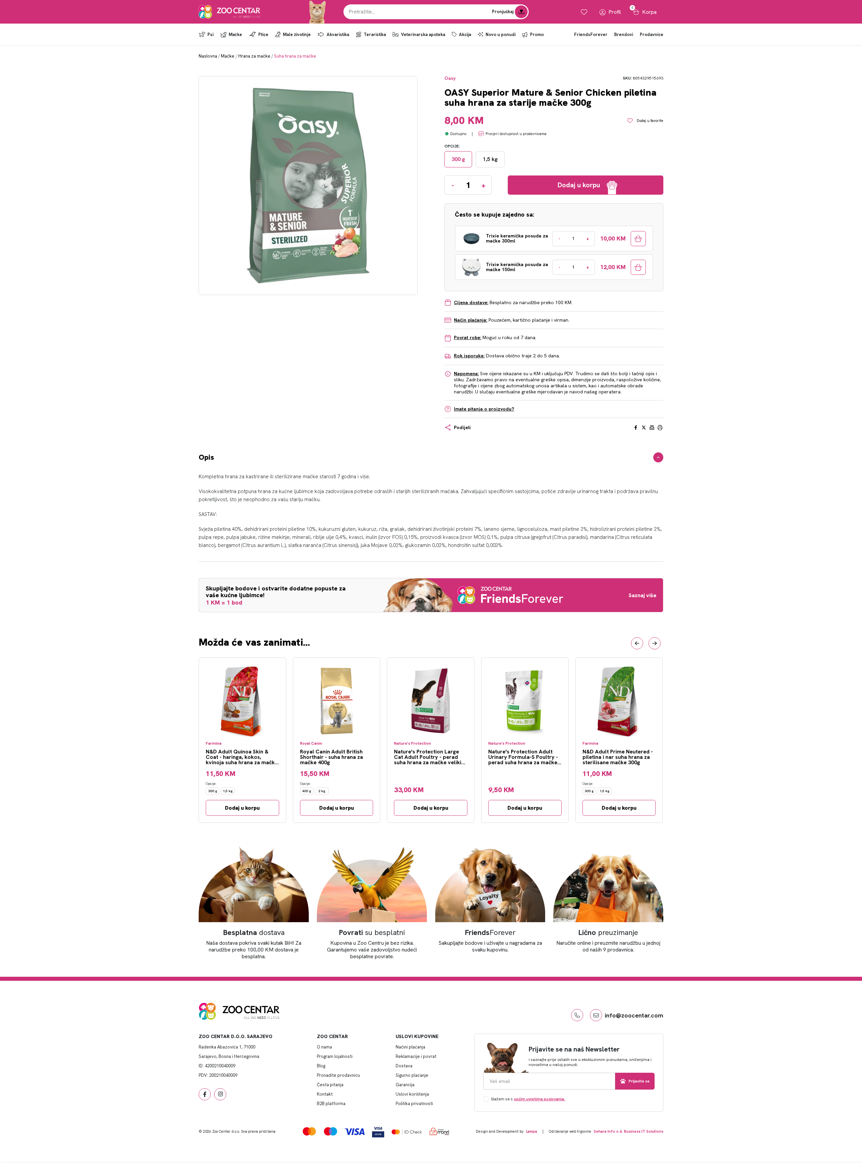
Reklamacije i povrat (416, 1056)
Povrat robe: (467, 337)
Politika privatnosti (414, 1103)
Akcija (465, 34)
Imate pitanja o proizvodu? (484, 409)
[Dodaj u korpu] (638, 238)
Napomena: (466, 373)
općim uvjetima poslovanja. (539, 1099)
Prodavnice (651, 34)
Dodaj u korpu (242, 807)
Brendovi (623, 34)
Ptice (263, 34)
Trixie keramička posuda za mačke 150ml (517, 267)
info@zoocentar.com (634, 1015)
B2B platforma (331, 1103)
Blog (321, 1066)
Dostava (404, 1066)
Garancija (405, 1085)
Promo (537, 34)
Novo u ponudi (501, 34)
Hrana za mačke (254, 56)
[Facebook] (205, 1094)
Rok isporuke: (469, 356)
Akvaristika (338, 34)
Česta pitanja (330, 1085)
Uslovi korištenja (412, 1094)
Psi (210, 34)
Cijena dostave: (471, 302)
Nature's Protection (412, 743)
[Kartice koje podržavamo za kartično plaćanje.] (309, 1131)
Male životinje (297, 34)
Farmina (214, 743)
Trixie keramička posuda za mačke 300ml (517, 238)
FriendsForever (590, 34)
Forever (490, 932)
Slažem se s (528, 1099)
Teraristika (375, 34)
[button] (637, 643)
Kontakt (325, 1094)
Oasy (450, 78)
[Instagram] (220, 1094)
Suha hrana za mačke (295, 56)
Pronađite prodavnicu (338, 1075)
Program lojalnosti (335, 1056)
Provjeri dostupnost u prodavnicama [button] (516, 133)
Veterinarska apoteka (423, 34)
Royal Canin (311, 743)
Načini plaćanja (410, 1047)
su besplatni (372, 932)
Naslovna (208, 56)
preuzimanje (608, 932)
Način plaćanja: (470, 320)
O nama (324, 1047)
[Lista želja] (584, 12)
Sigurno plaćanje (412, 1075)
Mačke (235, 34)
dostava (254, 932)
